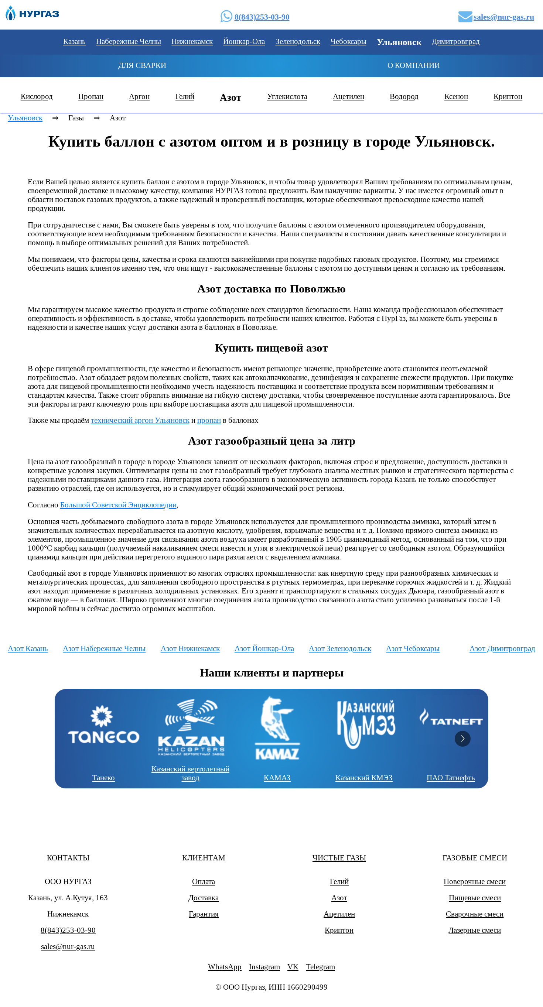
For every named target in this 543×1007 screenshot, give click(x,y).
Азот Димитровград (502, 648)
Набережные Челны (128, 41)
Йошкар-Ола (244, 41)
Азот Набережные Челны (104, 648)
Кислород (37, 96)
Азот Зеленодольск (340, 648)
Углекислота (287, 96)
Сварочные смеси (474, 914)
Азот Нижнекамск (190, 648)
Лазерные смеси (474, 930)
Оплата (203, 881)
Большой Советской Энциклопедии (118, 504)
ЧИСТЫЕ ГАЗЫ (339, 857)
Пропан (90, 96)
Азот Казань (28, 648)
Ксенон (456, 96)
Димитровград (456, 41)
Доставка (203, 897)
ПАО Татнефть (451, 777)
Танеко (103, 777)
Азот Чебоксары (413, 648)
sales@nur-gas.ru (504, 16)
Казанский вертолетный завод (190, 773)
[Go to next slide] (463, 739)
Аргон (139, 96)
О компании (413, 65)
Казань (74, 41)
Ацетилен (348, 96)
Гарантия (204, 914)
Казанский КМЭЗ (364, 777)
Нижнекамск (192, 41)
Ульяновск (25, 117)
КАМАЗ (277, 777)
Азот (339, 897)
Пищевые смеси (475, 897)
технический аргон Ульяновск (140, 420)
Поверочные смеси (475, 881)
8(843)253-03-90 (262, 16)
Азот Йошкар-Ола (264, 648)
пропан (209, 420)
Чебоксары (348, 41)
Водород (404, 96)
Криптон (508, 96)
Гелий (184, 96)
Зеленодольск (298, 41)
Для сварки (142, 65)
